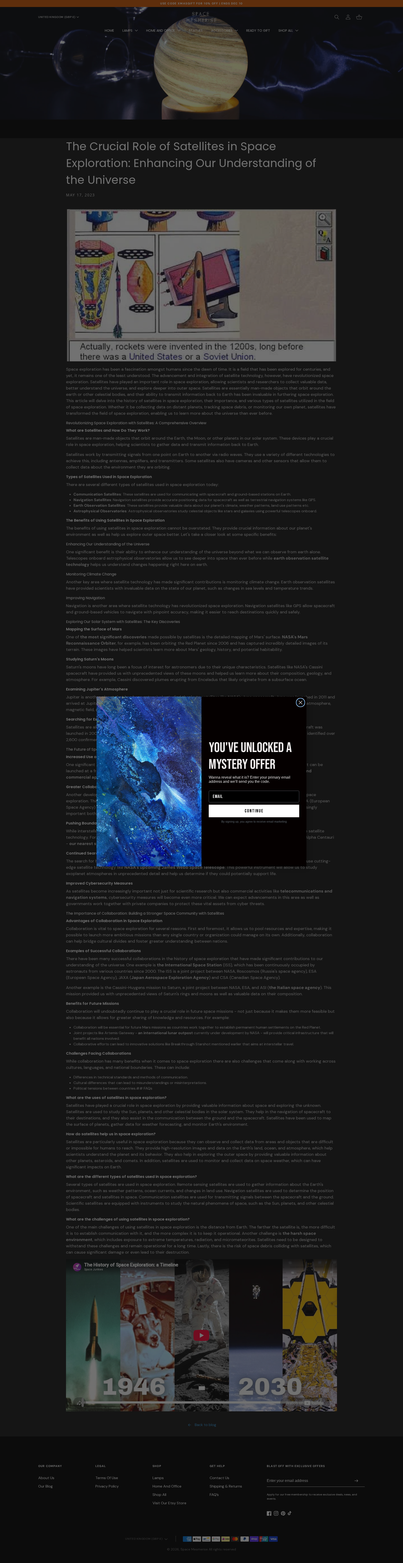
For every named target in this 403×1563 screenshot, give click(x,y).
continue (254, 811)
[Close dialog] (300, 702)
